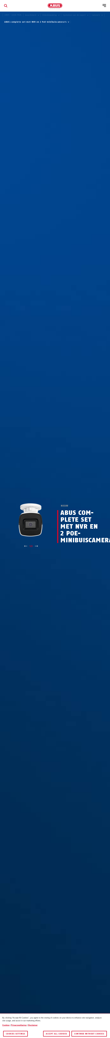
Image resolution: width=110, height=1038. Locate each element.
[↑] (25, 546)
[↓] (36, 546)
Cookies (5, 1025)
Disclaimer (33, 1025)
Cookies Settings (15, 1034)
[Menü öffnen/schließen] (104, 5)
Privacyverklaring (18, 1025)
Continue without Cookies (89, 1034)
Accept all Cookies (56, 1034)
